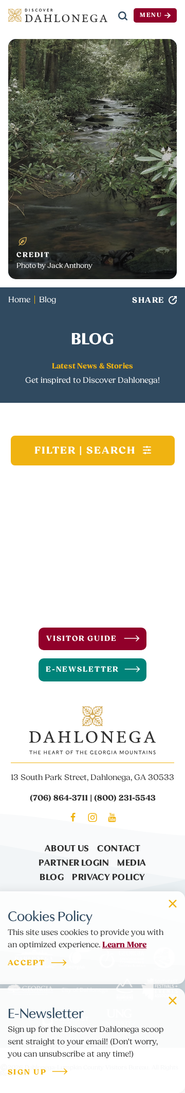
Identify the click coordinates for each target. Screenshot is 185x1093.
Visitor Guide (81, 638)
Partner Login (74, 861)
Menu (151, 15)
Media (131, 861)
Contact (118, 847)
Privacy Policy (108, 876)
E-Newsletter (83, 669)
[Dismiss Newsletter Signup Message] (173, 1001)
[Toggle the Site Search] (122, 15)
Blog (52, 876)
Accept (27, 963)
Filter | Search (86, 450)
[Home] (57, 15)
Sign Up (27, 1072)
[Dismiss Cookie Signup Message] (173, 904)
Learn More (124, 945)
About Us (67, 847)
